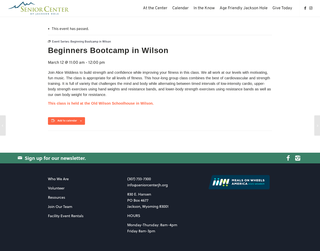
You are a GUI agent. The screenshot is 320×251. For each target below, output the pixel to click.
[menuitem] (155, 8)
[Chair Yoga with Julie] (3, 125)
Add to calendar (67, 120)
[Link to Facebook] (305, 8)
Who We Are (58, 179)
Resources (56, 197)
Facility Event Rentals (66, 215)
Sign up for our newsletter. (55, 158)
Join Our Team (60, 206)
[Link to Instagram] (311, 8)
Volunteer (56, 188)
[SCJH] (38, 8)
